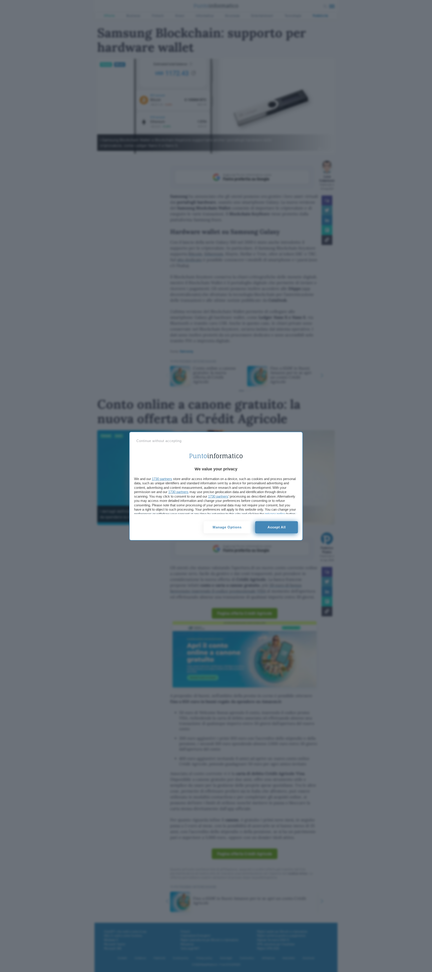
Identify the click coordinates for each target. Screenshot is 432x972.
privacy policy (275, 514)
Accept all (277, 527)
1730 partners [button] (162, 479)
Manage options (227, 527)
